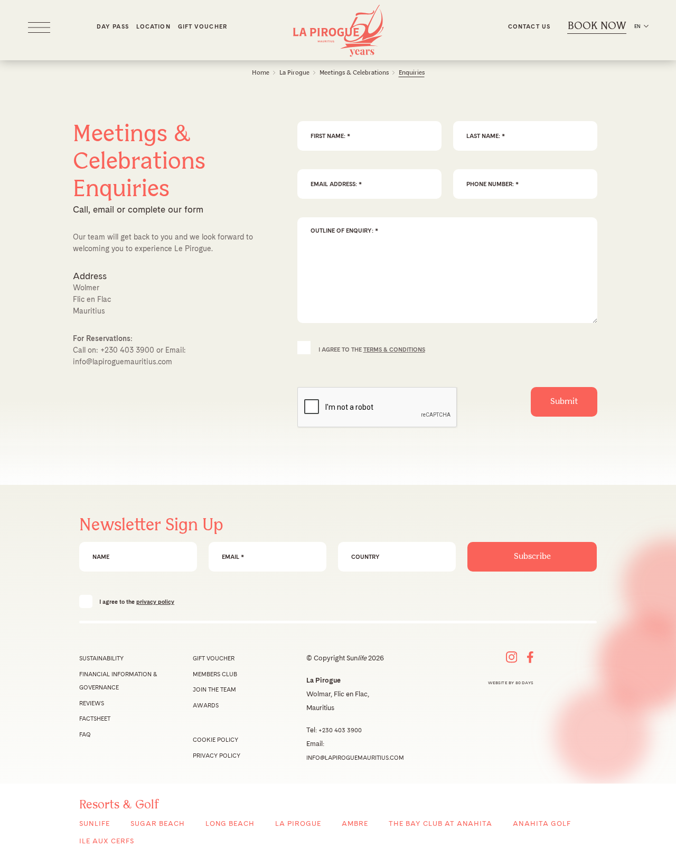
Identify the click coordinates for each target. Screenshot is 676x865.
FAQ (85, 734)
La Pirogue (294, 73)
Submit (564, 402)
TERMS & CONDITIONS (394, 349)
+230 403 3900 (127, 350)
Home (260, 73)
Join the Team (214, 689)
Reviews (91, 703)
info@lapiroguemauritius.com (122, 361)
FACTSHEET (94, 718)
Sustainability (101, 658)
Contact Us (529, 26)
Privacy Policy (216, 755)
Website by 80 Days (510, 682)
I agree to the (136, 601)
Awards (206, 705)
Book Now (597, 26)
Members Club (215, 674)
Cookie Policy (215, 739)
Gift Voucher (202, 26)
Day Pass (113, 26)
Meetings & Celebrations (354, 73)
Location (153, 26)
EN (637, 26)
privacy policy (155, 601)
